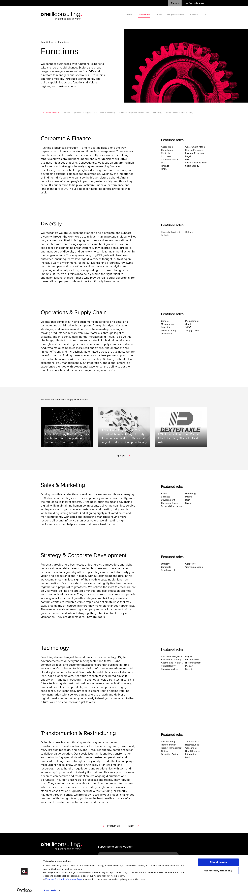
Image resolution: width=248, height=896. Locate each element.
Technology (157, 112)
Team (159, 14)
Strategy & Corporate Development (133, 112)
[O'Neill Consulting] (61, 16)
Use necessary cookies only (218, 870)
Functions (63, 42)
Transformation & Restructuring (179, 112)
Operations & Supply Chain (85, 112)
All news (121, 455)
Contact (194, 14)
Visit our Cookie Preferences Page (63, 879)
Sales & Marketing (107, 112)
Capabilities (144, 14)
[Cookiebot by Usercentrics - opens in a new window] (24, 890)
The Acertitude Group (194, 3)
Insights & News (175, 14)
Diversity (66, 112)
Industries (113, 825)
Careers (175, 3)
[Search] (205, 14)
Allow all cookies (218, 862)
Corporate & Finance (50, 112)
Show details (49, 890)
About (129, 14)
